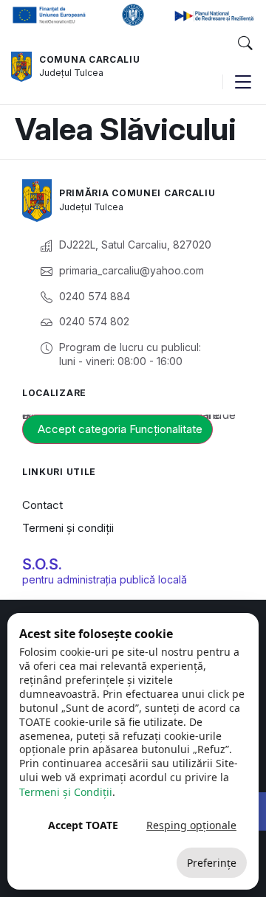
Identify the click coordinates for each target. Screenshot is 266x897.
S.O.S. (42, 564)
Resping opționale (191, 825)
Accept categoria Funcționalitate (120, 429)
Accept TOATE (83, 825)
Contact (42, 505)
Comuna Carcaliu (89, 59)
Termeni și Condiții (65, 792)
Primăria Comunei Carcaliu (137, 192)
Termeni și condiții (68, 528)
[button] (244, 43)
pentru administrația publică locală (104, 579)
